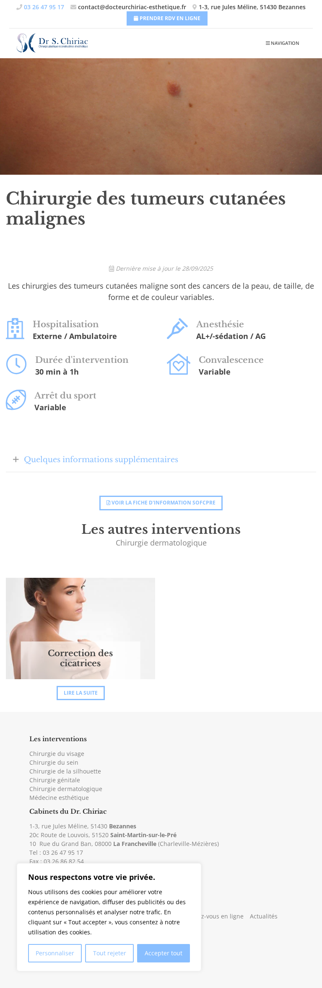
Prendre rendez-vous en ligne (202, 916)
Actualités (264, 916)
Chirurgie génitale (54, 780)
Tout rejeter (109, 953)
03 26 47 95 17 (63, 852)
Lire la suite (81, 692)
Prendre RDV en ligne (169, 18)
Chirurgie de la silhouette (65, 771)
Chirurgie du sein (53, 762)
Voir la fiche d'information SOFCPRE (163, 502)
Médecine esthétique (59, 798)
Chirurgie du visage (56, 754)
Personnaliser (55, 953)
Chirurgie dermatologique (65, 789)
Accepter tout (163, 953)
